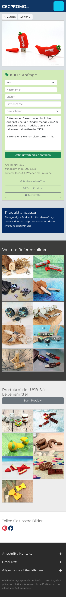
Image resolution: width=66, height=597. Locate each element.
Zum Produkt (34, 188)
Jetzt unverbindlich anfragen (33, 154)
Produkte (9, 562)
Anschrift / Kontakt (17, 553)
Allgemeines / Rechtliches (22, 570)
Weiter (24, 16)
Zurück (10, 16)
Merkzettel (34, 195)
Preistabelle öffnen (34, 181)
